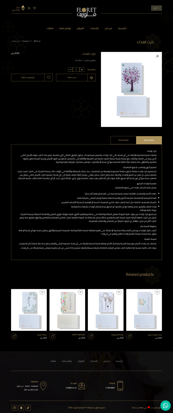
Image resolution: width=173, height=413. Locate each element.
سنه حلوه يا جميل (155, 334)
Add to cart (72, 77)
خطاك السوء (42, 334)
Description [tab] (149, 140)
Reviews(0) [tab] (123, 140)
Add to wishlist (28, 77)
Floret (38, 41)
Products (26, 41)
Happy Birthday (117, 334)
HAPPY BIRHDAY (78, 334)
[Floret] (86, 12)
